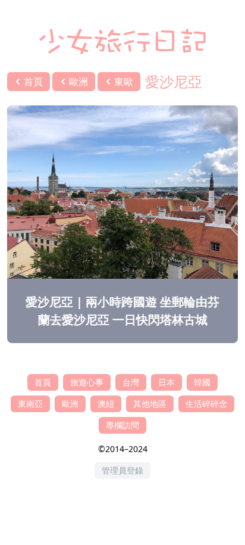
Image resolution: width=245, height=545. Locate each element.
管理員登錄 (122, 470)
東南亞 (30, 403)
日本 (166, 382)
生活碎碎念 (206, 403)
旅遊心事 (86, 382)
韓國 (202, 382)
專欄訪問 (122, 425)
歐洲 (70, 403)
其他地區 (150, 403)
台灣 (130, 382)
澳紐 (106, 403)
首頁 (42, 382)
